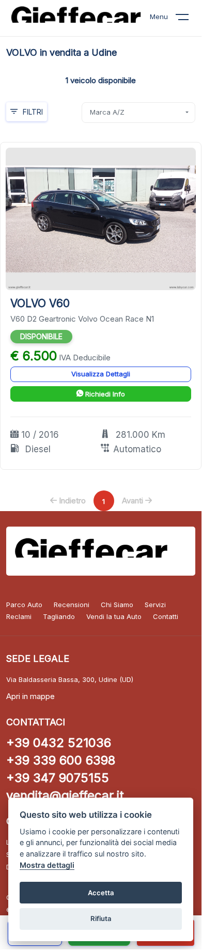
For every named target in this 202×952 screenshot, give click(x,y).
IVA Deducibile (85, 357)
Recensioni (71, 604)
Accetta (101, 892)
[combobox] (138, 112)
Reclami (19, 616)
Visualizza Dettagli (100, 374)
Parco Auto (24, 604)
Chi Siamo (117, 604)
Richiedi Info (104, 394)
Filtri (33, 111)
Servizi (155, 604)
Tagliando (59, 616)
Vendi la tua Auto (114, 616)
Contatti (165, 616)
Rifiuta (101, 918)
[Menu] (188, 19)
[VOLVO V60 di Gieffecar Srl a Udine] (101, 218)
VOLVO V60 (40, 303)
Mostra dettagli (47, 865)
